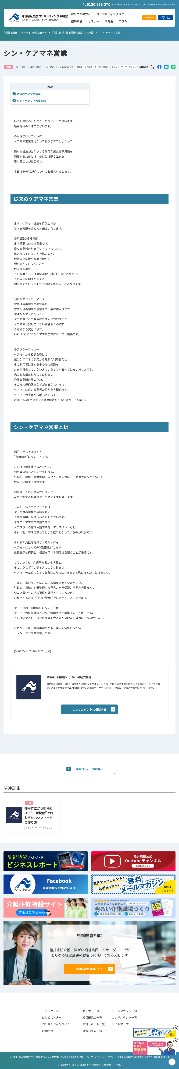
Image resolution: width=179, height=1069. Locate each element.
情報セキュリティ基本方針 (47, 1056)
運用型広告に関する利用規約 (130, 1056)
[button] (114, 14)
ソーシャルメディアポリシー (103, 1056)
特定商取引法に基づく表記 (72, 1056)
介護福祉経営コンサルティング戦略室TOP (24, 32)
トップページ (50, 1011)
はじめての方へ (52, 1017)
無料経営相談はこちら (89, 969)
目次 (50, 87)
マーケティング (131, 67)
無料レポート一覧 (94, 1024)
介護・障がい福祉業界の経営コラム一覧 (72, 32)
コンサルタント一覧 (124, 1017)
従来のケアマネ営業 (29, 94)
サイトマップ (120, 1024)
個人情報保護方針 (26, 1056)
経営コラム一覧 (92, 1031)
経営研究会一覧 (92, 1017)
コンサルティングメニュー (59, 1024)
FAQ (87, 1056)
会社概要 (13, 1056)
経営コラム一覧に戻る (89, 769)
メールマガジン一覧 (124, 1011)
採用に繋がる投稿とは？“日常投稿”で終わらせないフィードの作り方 (38, 815)
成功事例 (47, 1031)
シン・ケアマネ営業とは (31, 100)
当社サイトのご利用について (156, 1056)
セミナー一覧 (91, 1011)
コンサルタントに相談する (89, 709)
